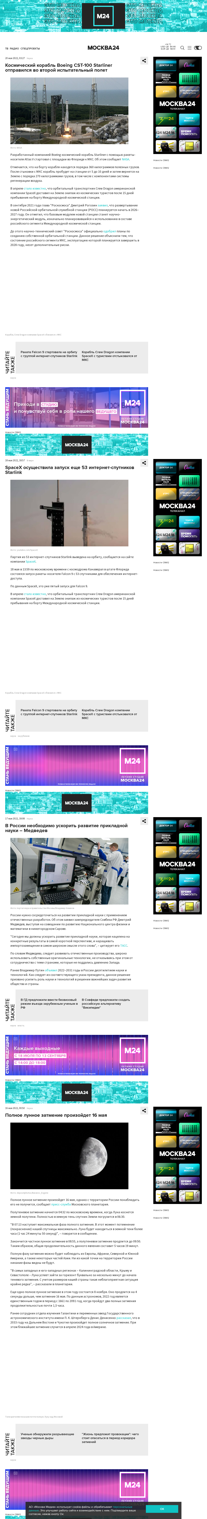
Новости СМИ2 (13, 432)
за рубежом (23, 736)
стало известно (35, 188)
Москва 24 (103, 47)
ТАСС (123, 945)
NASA (125, 159)
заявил (103, 205)
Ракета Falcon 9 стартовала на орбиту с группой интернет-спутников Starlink (49, 354)
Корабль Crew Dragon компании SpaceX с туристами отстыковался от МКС (109, 356)
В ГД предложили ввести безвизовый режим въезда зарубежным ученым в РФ (49, 1004)
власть (21, 1026)
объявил (51, 970)
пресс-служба (61, 1204)
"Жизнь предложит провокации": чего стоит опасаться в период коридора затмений (110, 1438)
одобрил (109, 231)
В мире (30, 460)
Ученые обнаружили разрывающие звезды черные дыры (47, 1436)
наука (13, 378)
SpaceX (31, 561)
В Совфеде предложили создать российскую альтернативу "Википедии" (106, 1004)
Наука (30, 58)
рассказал (123, 1318)
